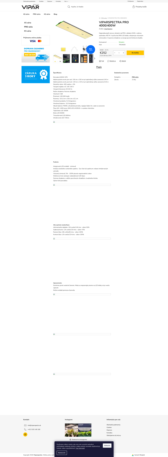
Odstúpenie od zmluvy (114, 435)
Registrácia (140, 1)
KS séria (27, 31)
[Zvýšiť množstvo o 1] (123, 53)
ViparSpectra (108, 29)
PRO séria (28, 27)
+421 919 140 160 (34, 429)
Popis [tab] (99, 67)
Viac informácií (80, 448)
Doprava (49, 1)
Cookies (41, 1)
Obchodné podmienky (29, 1)
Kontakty (58, 1)
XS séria (27, 22)
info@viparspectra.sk (34, 425)
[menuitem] (26, 14)
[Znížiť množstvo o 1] (114, 53)
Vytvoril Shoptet (139, 455)
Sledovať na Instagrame (79, 440)
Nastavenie (61, 453)
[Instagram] (25, 434)
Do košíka (135, 53)
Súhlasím (107, 446)
